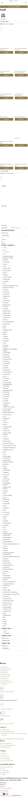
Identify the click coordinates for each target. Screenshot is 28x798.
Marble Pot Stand (3, 116)
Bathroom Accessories (8, 462)
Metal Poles (6, 428)
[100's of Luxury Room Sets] (2, 721)
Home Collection (7, 409)
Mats (4, 619)
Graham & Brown (7, 359)
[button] (25, 3)
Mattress (5, 332)
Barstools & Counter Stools (9, 581)
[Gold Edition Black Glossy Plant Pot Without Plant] (21, 62)
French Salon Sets (7, 414)
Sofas (4, 283)
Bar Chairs (5, 289)
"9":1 (4, 254)
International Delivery (5, 715)
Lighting (5, 468)
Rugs (4, 613)
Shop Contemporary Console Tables (11, 594)
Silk (4, 527)
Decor (4, 416)
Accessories (5, 345)
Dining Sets (6, 558)
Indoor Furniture (7, 270)
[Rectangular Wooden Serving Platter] (6, 131)
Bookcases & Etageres (8, 569)
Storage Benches (7, 611)
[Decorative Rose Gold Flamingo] (6, 62)
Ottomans (5, 275)
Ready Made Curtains (8, 390)
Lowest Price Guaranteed (6, 709)
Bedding (5, 350)
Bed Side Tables (6, 311)
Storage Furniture (7, 607)
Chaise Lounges (6, 590)
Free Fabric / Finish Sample (7, 691)
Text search (4, 227)
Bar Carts (5, 579)
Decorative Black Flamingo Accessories (20, 49)
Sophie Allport (6, 370)
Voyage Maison (6, 374)
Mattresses (5, 548)
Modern (5, 621)
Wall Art (5, 424)
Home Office (6, 567)
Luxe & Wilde (6, 363)
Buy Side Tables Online (8, 600)
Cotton (4, 505)
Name (1, 782)
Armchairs (5, 259)
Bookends (5, 434)
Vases (4, 454)
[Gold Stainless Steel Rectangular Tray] (21, 85)
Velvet (4, 529)
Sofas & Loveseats (7, 603)
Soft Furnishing (6, 483)
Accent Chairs (6, 585)
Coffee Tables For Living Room (10, 592)
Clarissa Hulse (6, 357)
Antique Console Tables (8, 412)
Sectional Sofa (6, 300)
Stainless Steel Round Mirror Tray (21, 165)
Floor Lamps (6, 474)
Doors (4, 266)
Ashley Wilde (6, 392)
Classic (5, 631)
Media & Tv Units (7, 605)
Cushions (5, 347)
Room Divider (6, 279)
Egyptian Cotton (7, 487)
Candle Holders (6, 458)
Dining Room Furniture (8, 552)
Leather (5, 516)
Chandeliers (6, 472)
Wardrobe (5, 550)
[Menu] (3, 3)
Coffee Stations (6, 315)
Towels (5, 376)
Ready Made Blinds (7, 384)
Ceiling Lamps (6, 470)
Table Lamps (6, 478)
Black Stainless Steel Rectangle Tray (4, 49)
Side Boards (6, 338)
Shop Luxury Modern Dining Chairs (11, 556)
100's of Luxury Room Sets (7, 723)
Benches (5, 587)
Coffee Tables (6, 262)
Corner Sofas (6, 596)
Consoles (5, 264)
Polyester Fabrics (7, 523)
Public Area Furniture (8, 258)
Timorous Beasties (7, 372)
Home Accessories (7, 432)
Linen (4, 518)
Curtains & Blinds (7, 382)
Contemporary (7, 633)
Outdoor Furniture (7, 277)
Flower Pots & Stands (8, 443)
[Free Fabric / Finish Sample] (2, 689)
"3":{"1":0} (6, 252)
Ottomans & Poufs (7, 598)
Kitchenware (6, 464)
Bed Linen (5, 491)
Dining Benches (6, 554)
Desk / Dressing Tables (8, 321)
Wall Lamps (6, 481)
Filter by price (5, 233)
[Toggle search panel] (1, 6)
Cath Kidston (6, 354)
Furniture (5, 531)
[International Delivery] (2, 713)
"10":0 (4, 247)
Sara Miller (5, 367)
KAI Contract (6, 512)
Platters (5, 466)
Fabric (4, 497)
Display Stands (6, 441)
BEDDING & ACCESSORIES (10, 349)
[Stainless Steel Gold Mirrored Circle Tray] (6, 155)
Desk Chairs (6, 571)
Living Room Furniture (8, 583)
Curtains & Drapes (7, 426)
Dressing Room (6, 535)
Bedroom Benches (7, 537)
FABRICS (5, 405)
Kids (4, 617)
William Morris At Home (8, 406)
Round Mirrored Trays (8, 449)
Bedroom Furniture (7, 533)
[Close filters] (0, 659)
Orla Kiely (5, 365)
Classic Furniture (7, 410)
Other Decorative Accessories (9, 445)
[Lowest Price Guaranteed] (2, 707)
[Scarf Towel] (21, 129)
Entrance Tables (6, 268)
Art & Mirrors (6, 418)
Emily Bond (6, 508)
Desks (4, 573)
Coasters (5, 436)
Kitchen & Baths (7, 460)
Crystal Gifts (6, 439)
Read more (6, 52)
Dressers (5, 546)
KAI (4, 510)
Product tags (5, 645)
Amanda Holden (6, 352)
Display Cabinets (7, 563)
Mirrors (5, 272)
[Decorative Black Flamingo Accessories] (21, 39)
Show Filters (3, 19)
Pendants (5, 476)
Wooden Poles (6, 430)
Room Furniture (6, 304)
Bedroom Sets (6, 539)
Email (1, 784)
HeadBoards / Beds (7, 330)
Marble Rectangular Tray (20, 116)
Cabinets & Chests (7, 609)
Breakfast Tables (7, 313)
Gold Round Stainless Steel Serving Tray (6, 94)
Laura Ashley (6, 361)
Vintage (5, 623)
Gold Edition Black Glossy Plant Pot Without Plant (20, 72)
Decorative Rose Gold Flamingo (4, 72)
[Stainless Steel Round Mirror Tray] (21, 155)
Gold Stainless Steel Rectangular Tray (19, 94)
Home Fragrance (7, 456)
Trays (4, 452)
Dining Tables (6, 296)
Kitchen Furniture (7, 577)
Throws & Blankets (7, 495)
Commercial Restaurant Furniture (10, 285)
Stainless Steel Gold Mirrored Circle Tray (6, 165)
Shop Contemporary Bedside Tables (11, 544)
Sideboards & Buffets (8, 565)
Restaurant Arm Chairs (8, 287)
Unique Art (5, 422)
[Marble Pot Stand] (6, 108)
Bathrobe (5, 488)
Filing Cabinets (6, 575)
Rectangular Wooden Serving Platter (6, 142)
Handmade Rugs (7, 615)
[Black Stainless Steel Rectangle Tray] (6, 39)
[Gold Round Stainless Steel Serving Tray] (6, 85)
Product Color (5, 638)
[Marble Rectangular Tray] (21, 108)
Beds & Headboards (7, 541)
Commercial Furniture (8, 256)
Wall (4, 626)
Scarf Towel (17, 138)
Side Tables (5, 281)
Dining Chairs (6, 294)
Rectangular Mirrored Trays (9, 447)
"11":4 (4, 249)
